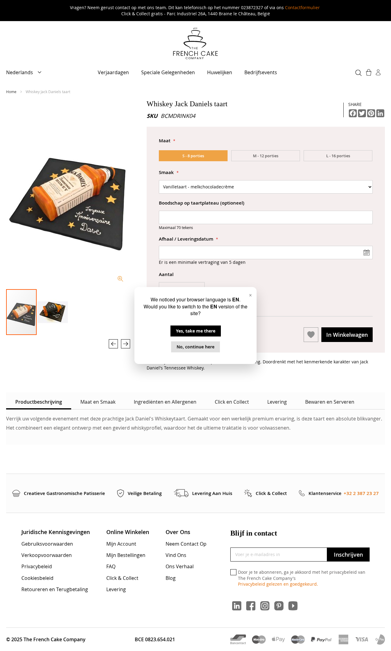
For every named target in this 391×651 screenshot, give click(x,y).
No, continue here (195, 347)
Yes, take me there (195, 331)
